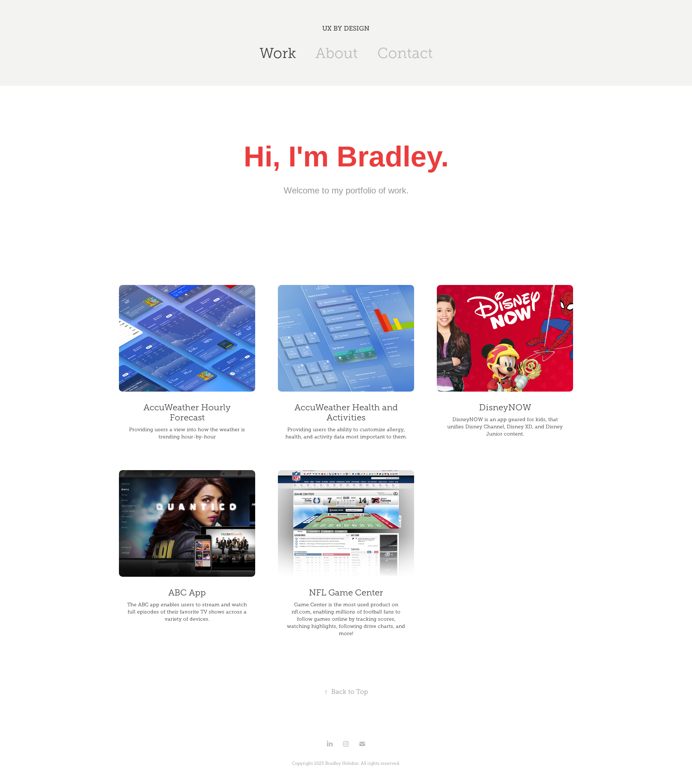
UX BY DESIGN (345, 28)
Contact (405, 53)
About (336, 53)
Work (278, 53)
